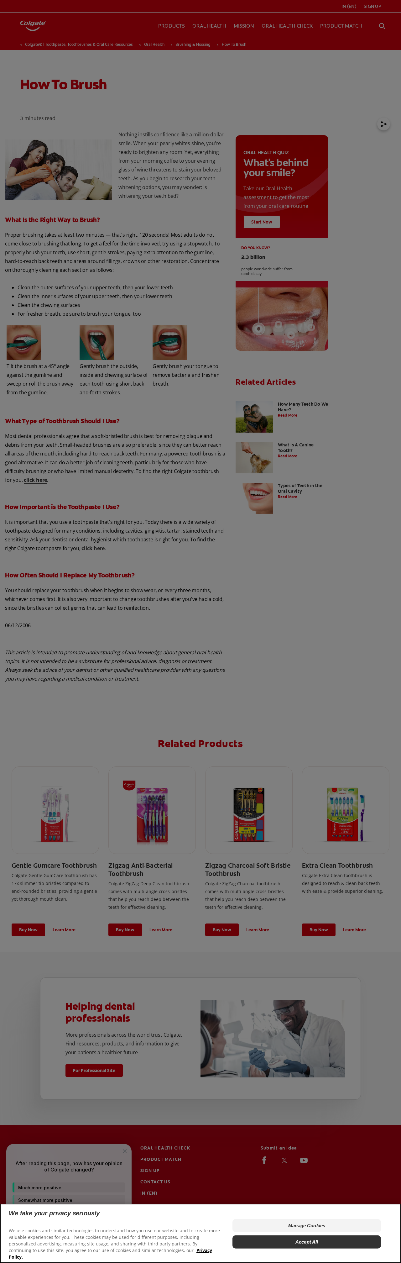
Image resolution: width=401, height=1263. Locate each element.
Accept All (306, 1242)
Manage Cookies (306, 1225)
